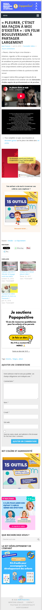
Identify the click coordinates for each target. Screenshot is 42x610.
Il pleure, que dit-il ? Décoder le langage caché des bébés (8, 274)
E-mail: (6, 412)
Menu (5, 15)
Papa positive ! (24, 600)
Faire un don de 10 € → (21, 351)
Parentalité (26, 46)
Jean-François (6, 46)
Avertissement (22, 607)
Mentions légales (15, 602)
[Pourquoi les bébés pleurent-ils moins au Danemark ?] (10, 288)
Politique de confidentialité (22, 605)
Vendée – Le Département (17, 241)
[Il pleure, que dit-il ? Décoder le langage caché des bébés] (10, 266)
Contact (30, 602)
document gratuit (10, 140)
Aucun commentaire (8, 49)
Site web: (7, 422)
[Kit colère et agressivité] (21, 492)
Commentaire (9, 381)
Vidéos (33, 46)
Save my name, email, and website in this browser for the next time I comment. (21, 435)
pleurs (21, 359)
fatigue (15, 359)
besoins (8, 359)
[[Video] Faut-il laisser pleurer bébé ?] (28, 266)
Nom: (6, 402)
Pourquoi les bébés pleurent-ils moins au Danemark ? (9, 296)
